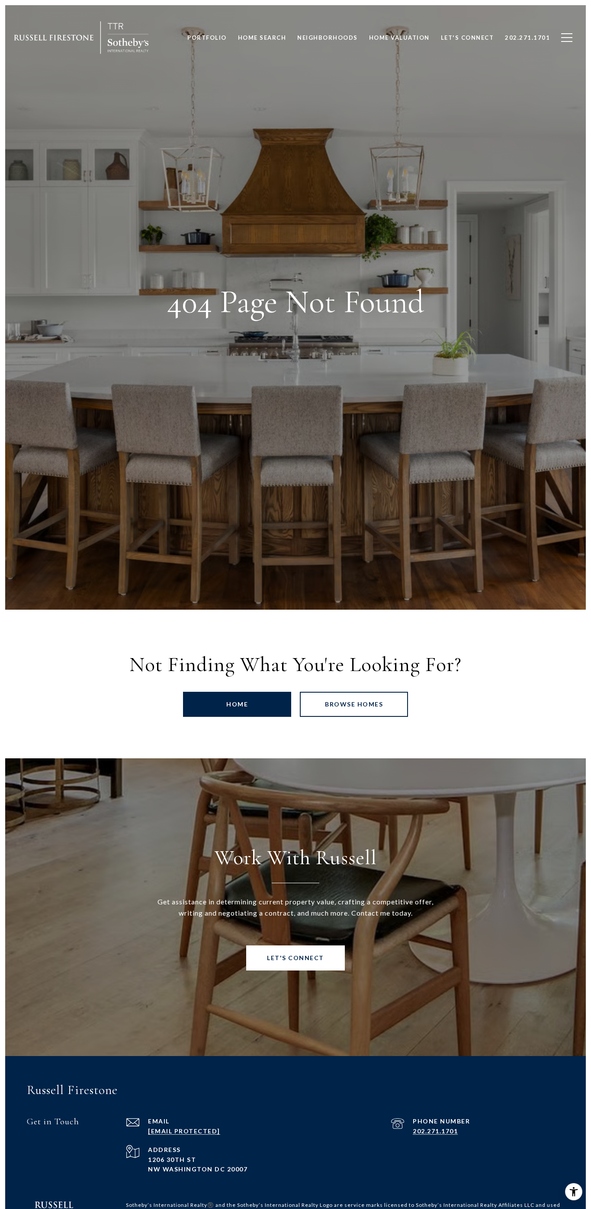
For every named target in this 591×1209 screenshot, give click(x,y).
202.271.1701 (435, 1131)
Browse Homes (354, 704)
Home (237, 704)
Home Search (262, 37)
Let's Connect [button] (295, 957)
